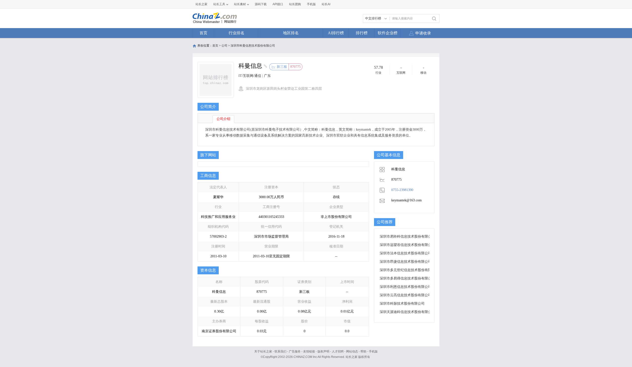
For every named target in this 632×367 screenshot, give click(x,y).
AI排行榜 (336, 33)
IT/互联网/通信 (249, 76)
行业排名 (236, 33)
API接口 (278, 4)
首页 (203, 33)
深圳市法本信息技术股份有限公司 (406, 253)
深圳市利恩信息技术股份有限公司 (406, 287)
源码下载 (261, 4)
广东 (267, 76)
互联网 (400, 72)
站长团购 (295, 4)
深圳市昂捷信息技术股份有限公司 (406, 261)
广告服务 (295, 351)
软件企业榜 (387, 33)
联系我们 (280, 351)
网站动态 (352, 351)
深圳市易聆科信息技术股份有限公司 (407, 236)
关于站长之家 (263, 351)
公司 (224, 45)
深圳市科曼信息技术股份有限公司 (253, 45)
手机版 (373, 351)
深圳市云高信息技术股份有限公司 (406, 295)
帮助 (363, 351)
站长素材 (240, 4)
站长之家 (201, 4)
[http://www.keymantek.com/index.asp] (264, 66)
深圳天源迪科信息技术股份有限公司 (407, 312)
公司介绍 (223, 119)
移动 (423, 72)
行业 (378, 72)
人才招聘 (338, 351)
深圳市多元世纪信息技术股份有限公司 (409, 270)
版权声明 (323, 351)
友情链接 (309, 351)
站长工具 (219, 4)
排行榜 (362, 33)
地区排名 (291, 33)
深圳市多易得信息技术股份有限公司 (407, 278)
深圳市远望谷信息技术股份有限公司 (407, 245)
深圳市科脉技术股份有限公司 (402, 303)
